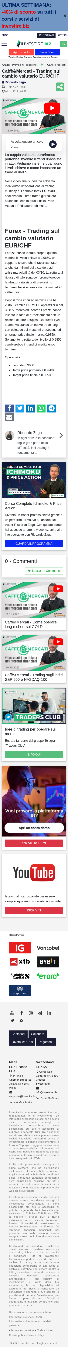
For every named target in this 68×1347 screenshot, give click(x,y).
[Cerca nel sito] (63, 44)
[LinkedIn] (30, 408)
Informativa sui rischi (21, 1316)
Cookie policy (17, 1335)
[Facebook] (9, 408)
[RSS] (21, 1020)
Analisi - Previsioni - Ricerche (19, 64)
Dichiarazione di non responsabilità (30, 1312)
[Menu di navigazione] (4, 44)
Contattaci (18, 1034)
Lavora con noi (22, 1042)
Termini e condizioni (22, 1330)
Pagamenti (46, 1042)
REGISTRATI (46, 35)
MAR (39, 1316)
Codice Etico (44, 1330)
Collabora (37, 1034)
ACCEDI (62, 35)
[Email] (9, 417)
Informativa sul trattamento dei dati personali (30, 1323)
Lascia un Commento (46, 570)
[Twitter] (19, 408)
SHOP (5, 35)
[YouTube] (12, 1013)
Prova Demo (47, 52)
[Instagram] (31, 1013)
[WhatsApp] (41, 408)
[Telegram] (51, 408)
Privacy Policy (35, 1335)
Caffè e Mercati (56, 64)
